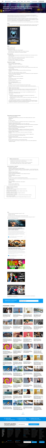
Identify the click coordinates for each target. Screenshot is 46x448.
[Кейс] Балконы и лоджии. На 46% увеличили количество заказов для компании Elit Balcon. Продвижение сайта (27, 315)
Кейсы (22, 1)
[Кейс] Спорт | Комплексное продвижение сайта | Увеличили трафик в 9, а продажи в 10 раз (37, 340)
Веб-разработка (41, 429)
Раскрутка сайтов (8, 418)
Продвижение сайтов (10, 429)
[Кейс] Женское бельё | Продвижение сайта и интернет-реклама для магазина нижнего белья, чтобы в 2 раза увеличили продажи (38, 327)
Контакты (28, 1)
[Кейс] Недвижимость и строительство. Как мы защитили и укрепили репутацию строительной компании (17, 327)
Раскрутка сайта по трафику (22, 418)
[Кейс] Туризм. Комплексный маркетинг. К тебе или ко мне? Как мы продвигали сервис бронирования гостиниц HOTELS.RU (17, 340)
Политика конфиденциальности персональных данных (23, 444)
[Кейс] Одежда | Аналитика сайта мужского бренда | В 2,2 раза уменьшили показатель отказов (7, 315)
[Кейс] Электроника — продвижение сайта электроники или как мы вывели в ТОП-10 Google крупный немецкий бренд (17, 363)
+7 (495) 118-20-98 (41, 1)
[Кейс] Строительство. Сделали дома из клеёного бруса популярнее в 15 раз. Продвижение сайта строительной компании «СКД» (7, 340)
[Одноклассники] (13, 442)
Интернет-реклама (17, 429)
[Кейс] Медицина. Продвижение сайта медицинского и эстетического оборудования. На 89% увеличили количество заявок (17, 352)
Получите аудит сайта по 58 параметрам (28, 440)
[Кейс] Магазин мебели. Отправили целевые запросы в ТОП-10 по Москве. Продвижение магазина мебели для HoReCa (7, 363)
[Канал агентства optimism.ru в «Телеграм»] (10, 442)
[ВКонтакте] (9, 442)
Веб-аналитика (34, 429)
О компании (14, 1)
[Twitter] (11, 442)
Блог (25, 1)
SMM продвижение (25, 429)
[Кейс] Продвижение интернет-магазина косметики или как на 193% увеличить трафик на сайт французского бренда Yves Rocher (27, 340)
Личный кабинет (35, 1)
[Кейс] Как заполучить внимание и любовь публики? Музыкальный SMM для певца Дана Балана (27, 352)
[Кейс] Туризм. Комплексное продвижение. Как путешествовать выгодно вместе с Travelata (27, 363)
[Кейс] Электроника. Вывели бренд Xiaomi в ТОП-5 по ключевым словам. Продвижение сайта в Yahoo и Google (7, 374)
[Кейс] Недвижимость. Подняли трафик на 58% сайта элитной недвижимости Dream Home (37, 315)
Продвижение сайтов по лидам (35, 418)
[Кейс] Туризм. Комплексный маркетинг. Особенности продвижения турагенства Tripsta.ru (17, 315)
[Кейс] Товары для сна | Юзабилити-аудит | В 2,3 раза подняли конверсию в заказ (28, 374)
